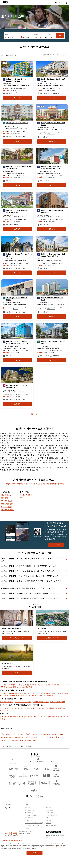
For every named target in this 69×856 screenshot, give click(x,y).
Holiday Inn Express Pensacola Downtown (52, 211)
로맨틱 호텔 (56, 685)
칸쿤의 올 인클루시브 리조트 (45, 693)
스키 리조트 (64, 685)
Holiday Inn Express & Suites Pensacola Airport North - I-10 (17, 342)
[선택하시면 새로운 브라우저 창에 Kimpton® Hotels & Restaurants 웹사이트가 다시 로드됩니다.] (13, 768)
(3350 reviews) (16, 90)
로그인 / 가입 (60, 2)
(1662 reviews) (16, 177)
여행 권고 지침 (29, 818)
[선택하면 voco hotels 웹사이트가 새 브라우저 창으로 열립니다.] (37, 768)
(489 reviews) (50, 177)
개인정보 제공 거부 (51, 825)
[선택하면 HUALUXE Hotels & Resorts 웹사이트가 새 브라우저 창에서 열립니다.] (56, 768)
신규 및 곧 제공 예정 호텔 (27, 685)
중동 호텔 (59, 717)
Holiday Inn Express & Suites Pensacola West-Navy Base (51, 167)
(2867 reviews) (51, 308)
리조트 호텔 (12, 687)
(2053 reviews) (16, 133)
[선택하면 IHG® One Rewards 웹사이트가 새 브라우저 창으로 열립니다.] (34, 796)
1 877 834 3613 (24, 833)
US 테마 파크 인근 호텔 (41, 702)
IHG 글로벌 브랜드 (30, 810)
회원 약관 (48, 820)
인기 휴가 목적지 (29, 708)
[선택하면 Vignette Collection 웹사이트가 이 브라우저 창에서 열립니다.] (55, 761)
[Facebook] (6, 808)
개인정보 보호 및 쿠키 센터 (32, 825)
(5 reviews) (15, 308)
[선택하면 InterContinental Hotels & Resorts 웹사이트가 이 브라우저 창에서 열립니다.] (38, 761)
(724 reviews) (50, 265)
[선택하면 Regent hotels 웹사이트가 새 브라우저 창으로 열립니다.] (23, 761)
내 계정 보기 (28, 820)
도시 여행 (3, 685)
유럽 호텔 (3, 717)
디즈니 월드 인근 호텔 (57, 702)
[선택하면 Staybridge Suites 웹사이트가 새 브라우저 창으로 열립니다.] (44, 782)
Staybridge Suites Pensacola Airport (16, 299)
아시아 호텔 (12, 717)
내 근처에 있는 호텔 (6, 708)
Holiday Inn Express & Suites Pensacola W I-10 (16, 211)
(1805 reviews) (51, 134)
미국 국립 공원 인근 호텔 (23, 702)
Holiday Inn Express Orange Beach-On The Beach (16, 80)
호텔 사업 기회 (50, 810)
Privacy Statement (55, 846)
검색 (60, 35)
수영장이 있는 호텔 (43, 685)
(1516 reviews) (51, 221)
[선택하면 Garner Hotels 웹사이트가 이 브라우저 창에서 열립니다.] (12, 782)
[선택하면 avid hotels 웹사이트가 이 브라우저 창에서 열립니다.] (22, 782)
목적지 (6, 34)
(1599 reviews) (16, 265)
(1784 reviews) (51, 352)
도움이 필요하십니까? (31, 815)
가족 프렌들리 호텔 (6, 702)
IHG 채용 (27, 807)
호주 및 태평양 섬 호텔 (24, 717)
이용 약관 (48, 823)
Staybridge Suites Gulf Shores (17, 123)
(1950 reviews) (51, 90)
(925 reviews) (16, 396)
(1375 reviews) (16, 221)
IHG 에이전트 (49, 813)
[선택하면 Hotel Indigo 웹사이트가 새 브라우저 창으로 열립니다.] (26, 768)
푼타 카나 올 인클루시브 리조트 (42, 695)
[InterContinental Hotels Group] (5, 2)
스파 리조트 (21, 687)
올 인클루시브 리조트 (27, 693)
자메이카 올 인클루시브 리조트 (19, 695)
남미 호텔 (51, 717)
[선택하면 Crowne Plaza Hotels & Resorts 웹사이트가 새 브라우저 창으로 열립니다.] (12, 775)
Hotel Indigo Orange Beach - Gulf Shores (53, 80)
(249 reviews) (16, 352)
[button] (66, 2)
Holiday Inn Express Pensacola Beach (52, 299)
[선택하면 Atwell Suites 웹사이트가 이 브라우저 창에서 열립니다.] (32, 782)
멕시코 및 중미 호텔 (40, 717)
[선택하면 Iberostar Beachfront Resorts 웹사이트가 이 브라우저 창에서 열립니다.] (23, 775)
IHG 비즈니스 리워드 (51, 815)
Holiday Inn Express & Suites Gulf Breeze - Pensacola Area (53, 255)
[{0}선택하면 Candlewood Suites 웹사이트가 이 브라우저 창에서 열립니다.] (34, 790)
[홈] (3, 746)
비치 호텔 (3, 693)
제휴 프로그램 (29, 813)
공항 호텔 (3, 687)
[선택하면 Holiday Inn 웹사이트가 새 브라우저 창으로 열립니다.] (56, 775)
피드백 (27, 828)
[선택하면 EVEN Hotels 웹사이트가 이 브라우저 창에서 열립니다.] (35, 775)
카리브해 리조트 (13, 693)
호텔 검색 (48, 807)
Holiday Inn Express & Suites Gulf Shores (53, 124)
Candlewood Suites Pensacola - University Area (17, 386)
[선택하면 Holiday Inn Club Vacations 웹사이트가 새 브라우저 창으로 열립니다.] (56, 782)
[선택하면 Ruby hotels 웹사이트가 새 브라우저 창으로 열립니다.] (46, 768)
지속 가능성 (49, 818)
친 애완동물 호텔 (42, 708)
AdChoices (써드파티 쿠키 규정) (34, 823)
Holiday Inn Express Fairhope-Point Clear (19, 255)
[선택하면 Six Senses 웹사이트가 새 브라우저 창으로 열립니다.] (12, 761)
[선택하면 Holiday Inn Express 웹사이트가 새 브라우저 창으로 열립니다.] (46, 775)
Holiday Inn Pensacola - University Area (53, 342)
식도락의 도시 (12, 685)
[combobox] (12, 37)
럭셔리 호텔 (19, 708)
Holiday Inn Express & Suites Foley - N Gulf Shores (18, 167)
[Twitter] (10, 808)
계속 (34, 853)
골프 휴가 (28, 687)
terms (54, 845)
